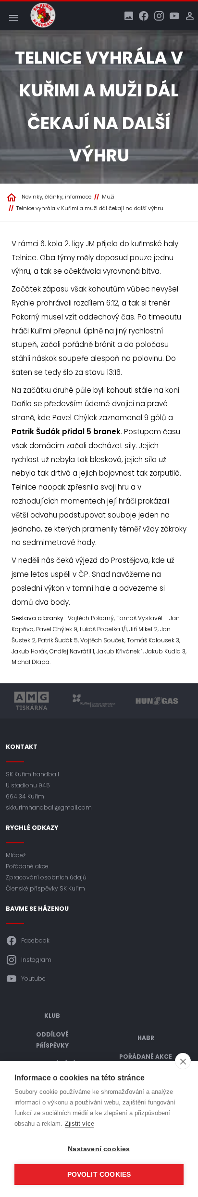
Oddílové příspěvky (52, 1040)
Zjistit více (79, 1123)
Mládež (15, 855)
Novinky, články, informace (56, 196)
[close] (183, 1061)
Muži (108, 196)
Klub (52, 1015)
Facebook (35, 940)
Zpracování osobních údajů (46, 877)
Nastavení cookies (99, 1149)
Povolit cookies (99, 1174)
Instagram (36, 960)
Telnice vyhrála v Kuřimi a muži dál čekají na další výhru (89, 208)
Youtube (33, 978)
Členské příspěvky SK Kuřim (45, 888)
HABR (145, 1038)
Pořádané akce (27, 866)
